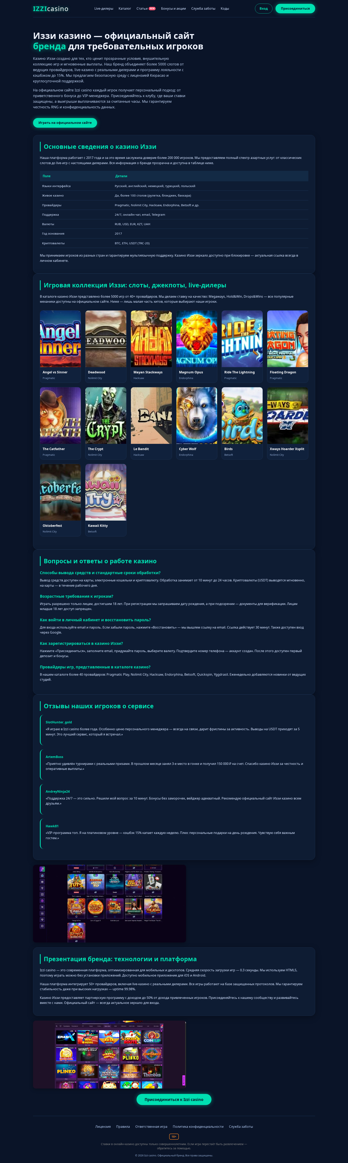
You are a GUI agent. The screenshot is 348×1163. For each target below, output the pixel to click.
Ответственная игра (151, 1126)
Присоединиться (295, 8)
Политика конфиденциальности (198, 1126)
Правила (123, 1126)
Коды (225, 8)
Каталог (125, 8)
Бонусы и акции (173, 8)
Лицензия (103, 1126)
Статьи (146, 8)
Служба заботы (203, 8)
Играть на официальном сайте (65, 122)
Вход (264, 8)
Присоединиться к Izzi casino (174, 1099)
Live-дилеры (103, 8)
